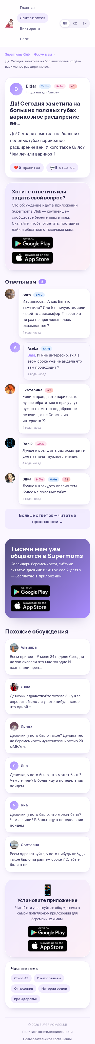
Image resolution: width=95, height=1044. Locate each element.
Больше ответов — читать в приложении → (47, 519)
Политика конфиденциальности (47, 1032)
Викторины (30, 28)
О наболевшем (49, 978)
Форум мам (43, 54)
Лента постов (32, 17)
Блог (24, 38)
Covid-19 (21, 978)
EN (85, 23)
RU (65, 23)
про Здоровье (25, 999)
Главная (27, 7)
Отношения (23, 988)
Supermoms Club (17, 54)
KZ (75, 23)
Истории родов (54, 988)
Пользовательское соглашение (47, 1039)
